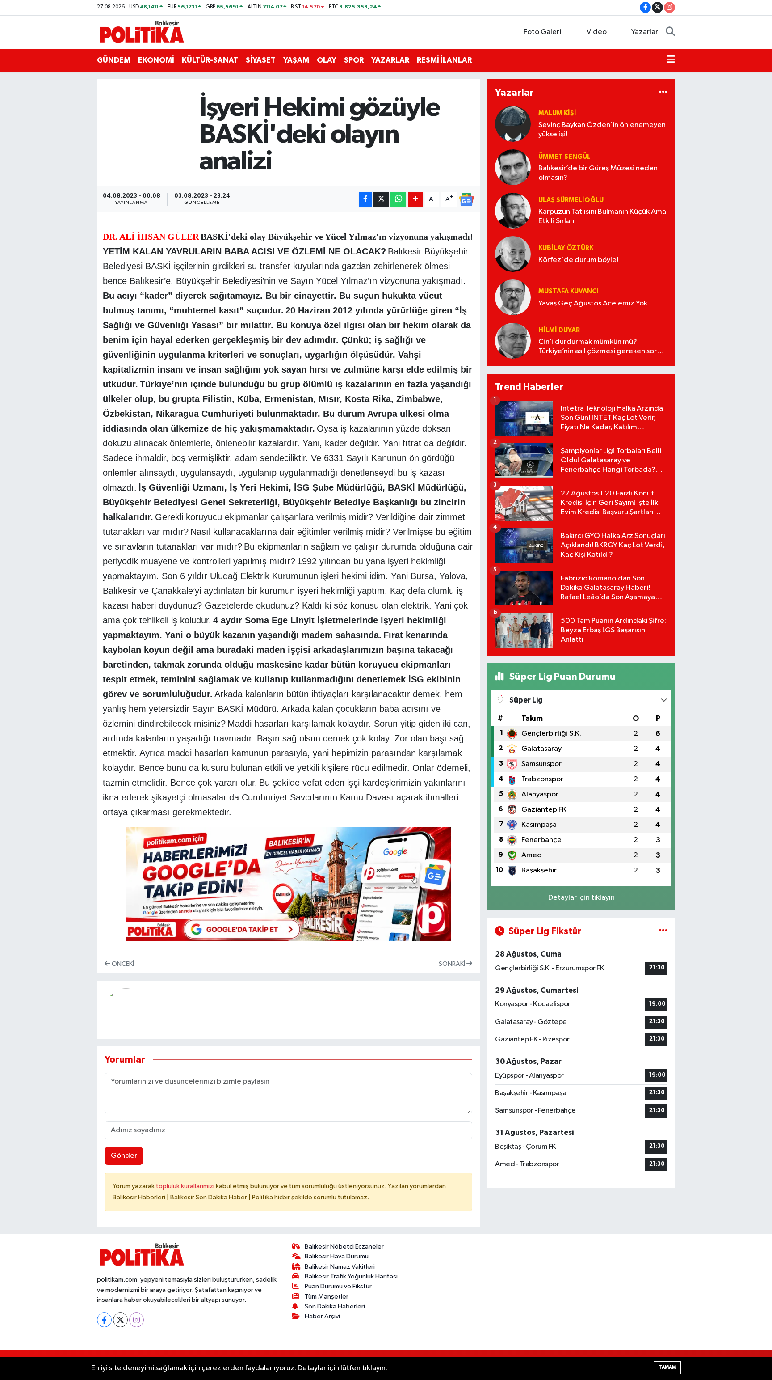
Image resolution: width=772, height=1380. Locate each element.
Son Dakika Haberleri (335, 1306)
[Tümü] (663, 92)
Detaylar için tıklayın (581, 898)
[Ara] (670, 32)
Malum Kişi (557, 113)
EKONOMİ (156, 60)
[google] (288, 883)
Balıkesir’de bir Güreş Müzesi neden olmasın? (598, 173)
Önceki (122, 964)
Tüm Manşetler (326, 1296)
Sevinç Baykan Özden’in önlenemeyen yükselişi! (602, 129)
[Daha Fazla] (415, 199)
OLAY (326, 60)
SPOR (354, 60)
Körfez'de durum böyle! (578, 260)
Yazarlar (644, 32)
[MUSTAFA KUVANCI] (513, 297)
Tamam (667, 1367)
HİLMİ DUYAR (559, 330)
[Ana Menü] (671, 60)
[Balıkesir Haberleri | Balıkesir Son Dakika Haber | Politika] (141, 31)
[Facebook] (104, 1319)
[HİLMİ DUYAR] (513, 340)
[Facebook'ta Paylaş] (365, 199)
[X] (120, 1319)
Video (597, 32)
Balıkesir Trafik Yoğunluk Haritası (351, 1276)
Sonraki (452, 964)
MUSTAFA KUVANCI (568, 291)
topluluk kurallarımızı (186, 1186)
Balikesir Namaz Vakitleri (340, 1266)
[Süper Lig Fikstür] (663, 931)
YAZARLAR (390, 60)
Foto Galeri (542, 32)
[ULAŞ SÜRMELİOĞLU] (513, 210)
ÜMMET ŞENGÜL (564, 156)
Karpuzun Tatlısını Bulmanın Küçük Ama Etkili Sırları (602, 216)
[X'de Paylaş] (381, 199)
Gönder (124, 1156)
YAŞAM (296, 60)
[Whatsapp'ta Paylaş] (398, 199)
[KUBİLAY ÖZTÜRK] (513, 254)
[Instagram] (136, 1319)
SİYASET (261, 60)
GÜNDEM (113, 60)
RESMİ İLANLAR (444, 60)
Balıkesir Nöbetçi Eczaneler (344, 1246)
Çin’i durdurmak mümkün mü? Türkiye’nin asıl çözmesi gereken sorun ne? (601, 347)
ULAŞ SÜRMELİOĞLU (571, 200)
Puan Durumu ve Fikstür (338, 1286)
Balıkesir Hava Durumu (337, 1256)
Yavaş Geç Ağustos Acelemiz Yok (592, 303)
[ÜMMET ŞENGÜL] (513, 167)
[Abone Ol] (466, 199)
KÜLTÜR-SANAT (210, 60)
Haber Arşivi (322, 1316)
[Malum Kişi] (513, 123)
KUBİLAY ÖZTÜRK (565, 248)
